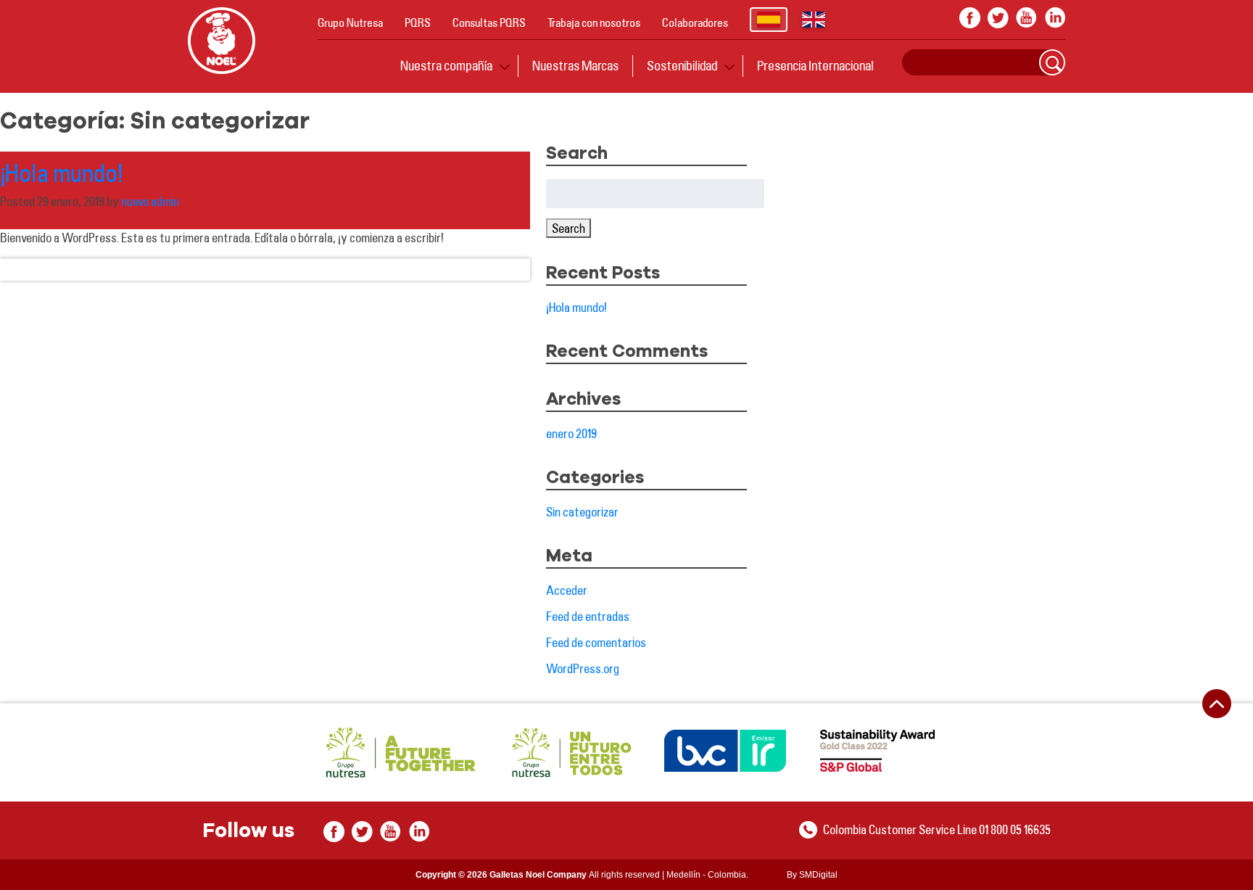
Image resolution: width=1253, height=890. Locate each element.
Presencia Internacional (815, 65)
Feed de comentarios (596, 642)
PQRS (418, 22)
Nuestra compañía (446, 65)
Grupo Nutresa (350, 22)
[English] (813, 19)
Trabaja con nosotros (593, 22)
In (1054, 17)
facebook (969, 17)
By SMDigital (812, 875)
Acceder (566, 590)
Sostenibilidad (682, 65)
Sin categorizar (582, 511)
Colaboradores (695, 22)
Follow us (248, 831)
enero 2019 (571, 433)
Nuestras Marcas (575, 65)
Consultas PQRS (489, 22)
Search (1052, 62)
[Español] (768, 19)
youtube (1026, 17)
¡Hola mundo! (61, 172)
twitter (998, 17)
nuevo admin (150, 201)
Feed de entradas (587, 616)
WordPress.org (582, 668)
